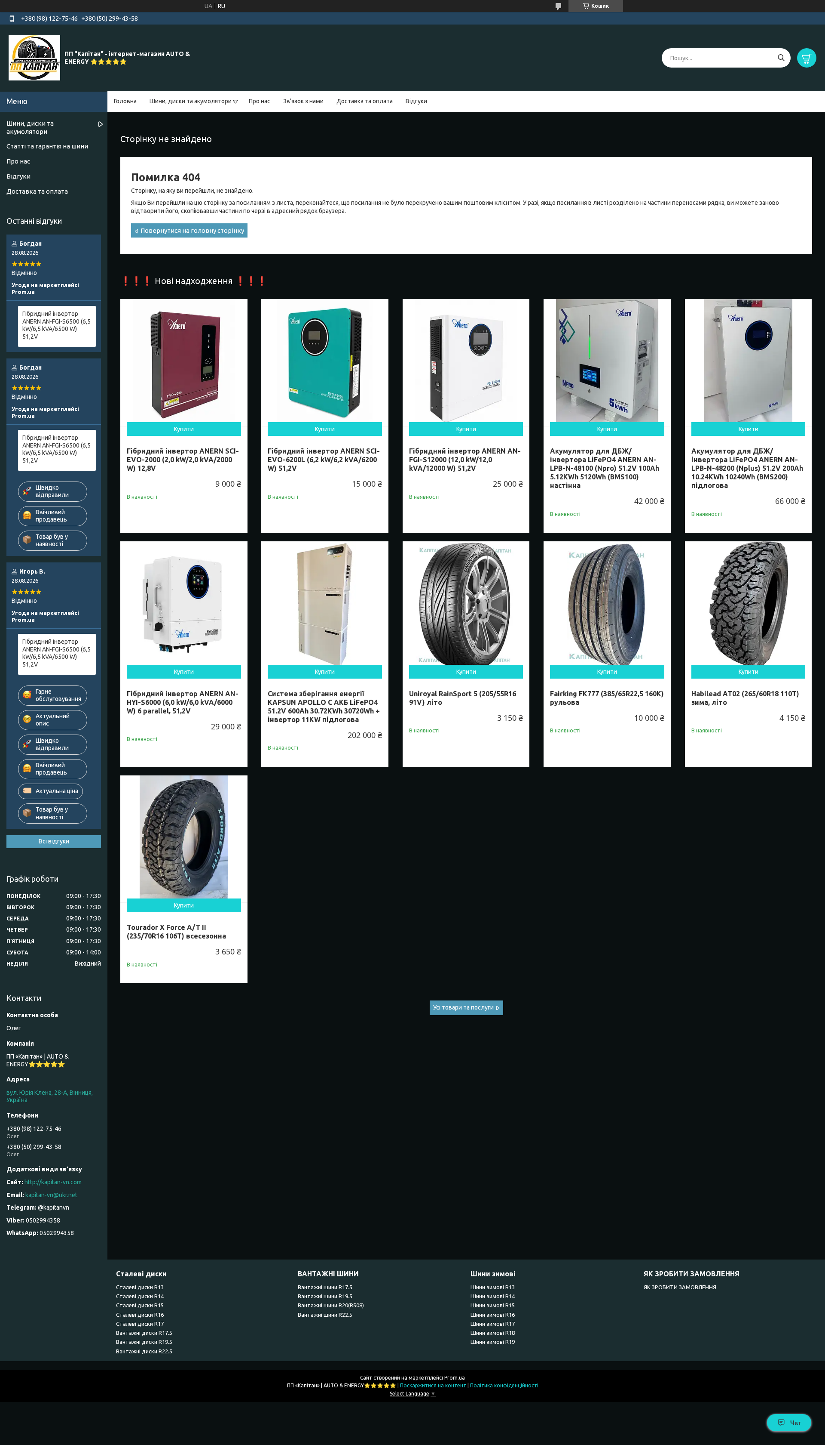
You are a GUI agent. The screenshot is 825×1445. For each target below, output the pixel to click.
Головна (125, 101)
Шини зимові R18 (493, 1333)
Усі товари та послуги (463, 1007)
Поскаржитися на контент (433, 1385)
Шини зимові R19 (493, 1342)
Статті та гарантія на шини (47, 146)
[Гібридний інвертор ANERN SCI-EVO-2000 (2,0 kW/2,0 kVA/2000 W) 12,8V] (184, 362)
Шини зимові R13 (493, 1287)
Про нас (259, 101)
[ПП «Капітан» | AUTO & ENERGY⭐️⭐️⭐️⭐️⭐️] (34, 57)
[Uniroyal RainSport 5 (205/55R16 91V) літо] (466, 605)
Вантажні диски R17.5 (144, 1333)
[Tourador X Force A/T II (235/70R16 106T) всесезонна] (184, 839)
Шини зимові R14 (493, 1296)
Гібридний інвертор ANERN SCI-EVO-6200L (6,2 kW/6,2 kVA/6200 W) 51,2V (324, 459)
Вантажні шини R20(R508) (331, 1305)
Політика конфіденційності (504, 1385)
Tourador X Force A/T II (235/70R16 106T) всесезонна (176, 931)
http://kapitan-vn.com (53, 1182)
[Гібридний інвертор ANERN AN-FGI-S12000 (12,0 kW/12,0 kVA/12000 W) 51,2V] (466, 362)
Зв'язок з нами (303, 101)
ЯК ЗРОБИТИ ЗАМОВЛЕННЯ (680, 1287)
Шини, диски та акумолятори (191, 101)
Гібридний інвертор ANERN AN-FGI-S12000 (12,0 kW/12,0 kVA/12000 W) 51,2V (465, 459)
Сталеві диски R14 (140, 1296)
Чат (795, 1422)
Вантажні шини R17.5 (325, 1287)
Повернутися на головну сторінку (192, 230)
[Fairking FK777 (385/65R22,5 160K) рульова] (607, 605)
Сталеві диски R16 (140, 1315)
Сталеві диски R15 (140, 1305)
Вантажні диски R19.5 (144, 1342)
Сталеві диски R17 (140, 1324)
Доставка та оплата (364, 101)
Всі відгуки (54, 841)
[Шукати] (781, 58)
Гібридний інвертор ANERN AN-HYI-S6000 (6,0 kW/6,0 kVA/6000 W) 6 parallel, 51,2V (182, 702)
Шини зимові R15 (493, 1305)
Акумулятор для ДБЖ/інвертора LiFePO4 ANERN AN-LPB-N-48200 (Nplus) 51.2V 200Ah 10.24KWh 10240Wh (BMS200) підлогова (747, 468)
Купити (184, 429)
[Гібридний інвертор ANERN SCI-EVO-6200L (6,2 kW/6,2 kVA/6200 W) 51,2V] (324, 362)
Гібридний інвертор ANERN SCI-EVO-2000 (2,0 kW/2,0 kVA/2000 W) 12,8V (183, 459)
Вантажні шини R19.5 (325, 1296)
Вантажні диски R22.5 (144, 1351)
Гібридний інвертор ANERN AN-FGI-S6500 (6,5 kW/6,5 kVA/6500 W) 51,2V (56, 325)
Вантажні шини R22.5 (325, 1315)
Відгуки (416, 101)
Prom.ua (454, 1377)
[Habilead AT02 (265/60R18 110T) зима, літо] (748, 605)
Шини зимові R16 (493, 1315)
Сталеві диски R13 (140, 1287)
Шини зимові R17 (493, 1324)
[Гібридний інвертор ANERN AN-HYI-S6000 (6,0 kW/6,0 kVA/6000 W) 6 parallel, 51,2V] (184, 605)
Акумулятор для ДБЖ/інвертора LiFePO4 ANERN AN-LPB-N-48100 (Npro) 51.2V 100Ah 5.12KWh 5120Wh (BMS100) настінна (604, 468)
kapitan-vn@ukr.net (51, 1195)
